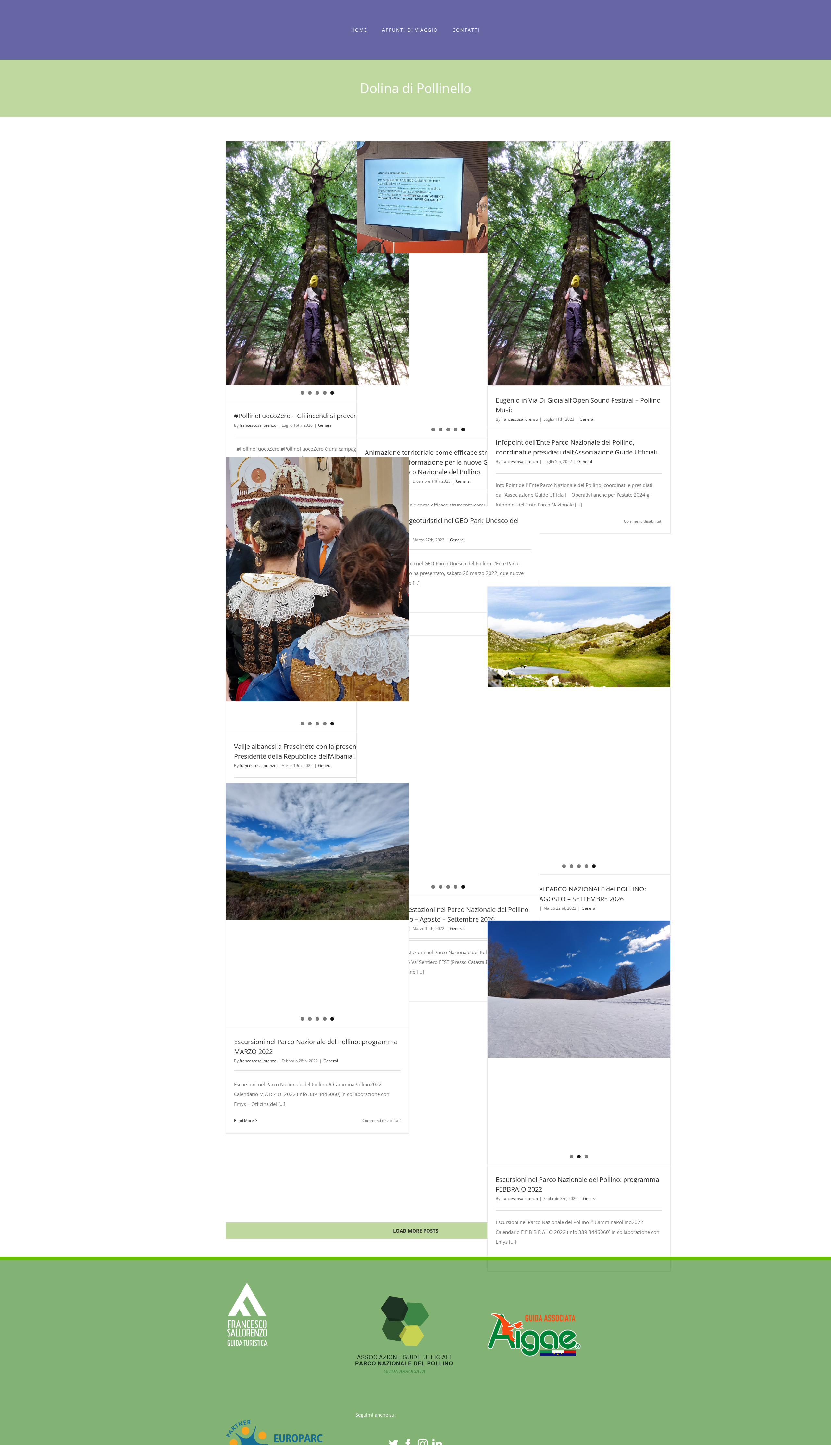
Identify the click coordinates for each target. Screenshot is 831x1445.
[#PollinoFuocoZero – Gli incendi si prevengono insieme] (317, 209)
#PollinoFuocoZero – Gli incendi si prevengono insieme (316, 415)
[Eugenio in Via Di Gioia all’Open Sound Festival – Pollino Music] (579, 209)
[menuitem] (359, 30)
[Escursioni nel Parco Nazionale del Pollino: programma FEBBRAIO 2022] (579, 1043)
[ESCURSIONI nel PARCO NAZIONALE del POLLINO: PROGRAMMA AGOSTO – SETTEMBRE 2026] (579, 731)
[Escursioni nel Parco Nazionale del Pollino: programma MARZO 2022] (317, 826)
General (325, 425)
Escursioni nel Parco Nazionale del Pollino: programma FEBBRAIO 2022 (567, 1043)
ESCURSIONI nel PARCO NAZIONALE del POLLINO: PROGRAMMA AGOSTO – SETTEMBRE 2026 (567, 730)
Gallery (591, 730)
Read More (244, 1120)
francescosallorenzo (258, 425)
